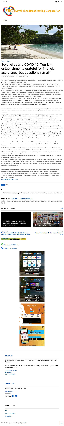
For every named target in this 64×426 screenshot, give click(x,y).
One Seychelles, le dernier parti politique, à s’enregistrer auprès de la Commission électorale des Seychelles (47, 223)
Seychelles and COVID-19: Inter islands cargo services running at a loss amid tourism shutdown (15, 233)
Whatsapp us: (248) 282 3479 (11, 244)
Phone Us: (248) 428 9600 (10, 248)
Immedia (24, 422)
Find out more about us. (11, 370)
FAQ (6, 410)
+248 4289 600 (9, 391)
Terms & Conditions (10, 374)
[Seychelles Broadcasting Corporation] (32, 15)
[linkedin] (58, 1)
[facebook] (61, 1)
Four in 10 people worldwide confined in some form (49, 233)
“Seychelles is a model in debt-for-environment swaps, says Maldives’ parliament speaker (14, 223)
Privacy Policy (8, 372)
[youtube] (56, 1)
